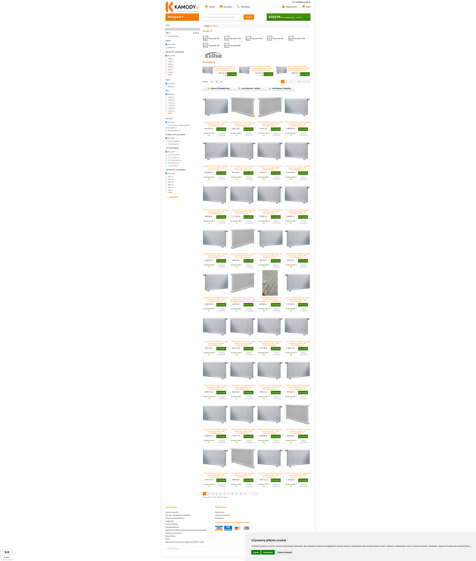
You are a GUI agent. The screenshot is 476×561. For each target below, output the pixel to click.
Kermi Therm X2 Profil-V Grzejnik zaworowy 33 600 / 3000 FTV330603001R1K (297, 168)
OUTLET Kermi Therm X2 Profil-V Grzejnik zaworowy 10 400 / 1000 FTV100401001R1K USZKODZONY (242, 300)
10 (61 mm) (173, 157)
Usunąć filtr (173, 197)
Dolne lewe (173, 144)
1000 (171, 59)
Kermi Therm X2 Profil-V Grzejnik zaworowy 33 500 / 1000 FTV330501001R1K (297, 124)
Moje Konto (291, 6)
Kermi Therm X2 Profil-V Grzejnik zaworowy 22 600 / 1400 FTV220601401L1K (297, 300)
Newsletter (219, 518)
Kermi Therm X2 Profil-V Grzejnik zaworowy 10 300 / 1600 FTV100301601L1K (243, 475)
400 (170, 179)
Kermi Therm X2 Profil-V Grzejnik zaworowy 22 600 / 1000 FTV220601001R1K (225, 68)
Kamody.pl (175, 548)
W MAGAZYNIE (173, 36)
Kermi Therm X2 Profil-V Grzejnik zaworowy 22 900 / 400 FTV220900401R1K (297, 343)
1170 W (171, 105)
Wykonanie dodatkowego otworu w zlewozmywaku (185, 530)
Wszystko (171, 44)
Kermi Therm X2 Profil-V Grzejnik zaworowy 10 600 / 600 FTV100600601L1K (297, 431)
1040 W (171, 97)
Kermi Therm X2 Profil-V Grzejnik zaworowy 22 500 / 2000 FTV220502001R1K (216, 431)
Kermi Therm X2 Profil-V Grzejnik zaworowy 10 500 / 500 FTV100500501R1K (270, 124)
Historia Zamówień (222, 515)
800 (170, 69)
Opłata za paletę (171, 512)
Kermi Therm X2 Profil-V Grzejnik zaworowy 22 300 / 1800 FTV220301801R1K (270, 168)
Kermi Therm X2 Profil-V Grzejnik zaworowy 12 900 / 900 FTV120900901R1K (216, 256)
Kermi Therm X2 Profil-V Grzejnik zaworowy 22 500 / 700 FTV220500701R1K (270, 387)
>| (308, 81)
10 (240, 494)
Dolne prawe (174, 141)
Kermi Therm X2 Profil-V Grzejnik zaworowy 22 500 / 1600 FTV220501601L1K (216, 300)
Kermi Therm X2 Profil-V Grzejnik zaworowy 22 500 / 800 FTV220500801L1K (297, 387)
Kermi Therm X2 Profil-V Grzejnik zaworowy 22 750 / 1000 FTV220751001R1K (243, 343)
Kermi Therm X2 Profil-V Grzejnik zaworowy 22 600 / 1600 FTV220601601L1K (297, 475)
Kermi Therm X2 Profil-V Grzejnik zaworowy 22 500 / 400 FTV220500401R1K (243, 387)
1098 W (171, 100)
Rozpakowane (174, 130)
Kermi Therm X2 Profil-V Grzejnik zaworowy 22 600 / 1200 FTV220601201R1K (262, 68)
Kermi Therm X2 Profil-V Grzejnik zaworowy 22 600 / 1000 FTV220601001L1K (298, 68)
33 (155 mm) (173, 155)
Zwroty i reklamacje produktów (177, 515)
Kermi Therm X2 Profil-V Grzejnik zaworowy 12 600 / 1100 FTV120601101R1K (297, 212)
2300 (171, 67)
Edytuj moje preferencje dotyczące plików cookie (184, 542)
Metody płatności (172, 527)
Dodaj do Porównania (222, 134)
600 (170, 187)
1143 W (171, 103)
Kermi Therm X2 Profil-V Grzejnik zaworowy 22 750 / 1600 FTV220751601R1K (270, 343)
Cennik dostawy (171, 524)
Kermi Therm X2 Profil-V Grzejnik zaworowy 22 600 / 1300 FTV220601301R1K (270, 475)
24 (212, 81)
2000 (171, 64)
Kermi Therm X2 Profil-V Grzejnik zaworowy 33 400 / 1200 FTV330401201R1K (270, 431)
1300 (171, 72)
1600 (171, 61)
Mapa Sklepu (170, 536)
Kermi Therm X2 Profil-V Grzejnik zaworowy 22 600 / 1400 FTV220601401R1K (243, 212)
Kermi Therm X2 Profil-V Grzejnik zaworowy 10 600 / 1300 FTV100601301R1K (243, 256)
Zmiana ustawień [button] (284, 552)
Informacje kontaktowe (174, 518)
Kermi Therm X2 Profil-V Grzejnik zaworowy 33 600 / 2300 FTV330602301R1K (243, 431)
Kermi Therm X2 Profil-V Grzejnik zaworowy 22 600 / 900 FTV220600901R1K (216, 212)
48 (217, 81)
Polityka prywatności (173, 533)
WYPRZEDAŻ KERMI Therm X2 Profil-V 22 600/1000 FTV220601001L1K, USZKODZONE (270, 300)
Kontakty (245, 6)
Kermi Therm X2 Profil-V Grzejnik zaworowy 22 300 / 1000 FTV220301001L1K (297, 256)
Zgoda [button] (256, 552)
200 (170, 190)
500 (170, 182)
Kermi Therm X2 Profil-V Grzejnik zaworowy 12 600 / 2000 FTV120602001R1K (216, 387)
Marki (167, 539)
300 (170, 176)
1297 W (171, 111)
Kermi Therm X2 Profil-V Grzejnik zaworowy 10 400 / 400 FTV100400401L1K (243, 124)
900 (170, 184)
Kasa (308, 6)
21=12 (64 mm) (174, 160)
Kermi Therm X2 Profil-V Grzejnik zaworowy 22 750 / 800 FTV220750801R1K (216, 343)
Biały (171, 86)
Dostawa (227, 6)
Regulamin (169, 521)
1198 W (171, 108)
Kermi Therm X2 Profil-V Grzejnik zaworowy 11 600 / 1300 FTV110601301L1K (216, 168)
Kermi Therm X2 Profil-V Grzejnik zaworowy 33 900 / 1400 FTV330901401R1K (216, 475)
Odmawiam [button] (268, 552)
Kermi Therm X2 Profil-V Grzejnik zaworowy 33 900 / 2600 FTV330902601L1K (216, 124)
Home (212, 6)
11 (245, 494)
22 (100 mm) (173, 163)
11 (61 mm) (173, 166)
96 (221, 81)
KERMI (172, 47)
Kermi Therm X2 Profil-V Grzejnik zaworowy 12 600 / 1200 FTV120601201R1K (243, 168)
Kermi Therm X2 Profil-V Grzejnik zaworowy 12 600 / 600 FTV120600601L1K (270, 256)
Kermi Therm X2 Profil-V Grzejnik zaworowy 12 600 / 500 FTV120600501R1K (270, 212)
